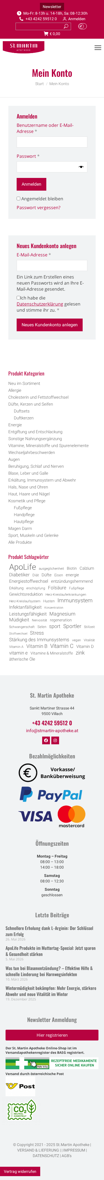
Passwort (40, 156)
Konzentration (53, 607)
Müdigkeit (19, 619)
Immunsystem (75, 600)
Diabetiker (19, 574)
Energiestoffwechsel (28, 581)
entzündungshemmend (72, 581)
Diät (35, 575)
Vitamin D (85, 646)
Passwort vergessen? (38, 207)
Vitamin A (16, 647)
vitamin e (18, 653)
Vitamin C (61, 646)
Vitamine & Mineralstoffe (52, 653)
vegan (76, 640)
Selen (41, 627)
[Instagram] (55, 740)
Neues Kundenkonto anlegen (50, 324)
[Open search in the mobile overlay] (52, 359)
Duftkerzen (24, 418)
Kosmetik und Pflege (26, 500)
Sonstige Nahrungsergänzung (35, 438)
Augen (14, 459)
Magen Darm (20, 528)
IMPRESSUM (74, 1150)
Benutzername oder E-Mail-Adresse (45, 128)
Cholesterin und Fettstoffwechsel (38, 397)
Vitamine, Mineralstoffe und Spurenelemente (48, 445)
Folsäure (57, 587)
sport (54, 626)
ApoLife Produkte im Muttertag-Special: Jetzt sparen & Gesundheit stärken (51, 951)
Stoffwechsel (18, 633)
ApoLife (22, 567)
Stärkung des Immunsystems (39, 639)
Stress (37, 633)
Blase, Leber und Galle (28, 473)
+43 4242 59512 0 (41, 19)
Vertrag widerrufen (20, 1171)
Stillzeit (89, 627)
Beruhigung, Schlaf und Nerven (36, 466)
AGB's (67, 1155)
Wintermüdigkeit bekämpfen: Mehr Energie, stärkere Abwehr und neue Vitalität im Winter (51, 991)
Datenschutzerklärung (40, 304)
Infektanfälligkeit (25, 607)
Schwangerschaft (22, 627)
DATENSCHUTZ (46, 1155)
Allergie (14, 390)
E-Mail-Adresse (46, 255)
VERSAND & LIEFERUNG (38, 1150)
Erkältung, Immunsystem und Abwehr (42, 480)
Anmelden (76, 19)
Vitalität (89, 640)
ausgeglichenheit (51, 569)
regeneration (61, 620)
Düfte (47, 575)
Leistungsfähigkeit (28, 614)
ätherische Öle (22, 659)
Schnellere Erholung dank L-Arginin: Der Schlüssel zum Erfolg (49, 931)
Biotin (72, 568)
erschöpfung (35, 588)
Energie (15, 424)
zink (80, 653)
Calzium (87, 568)
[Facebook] (46, 740)
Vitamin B (36, 646)
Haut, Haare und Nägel (29, 494)
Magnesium (62, 614)
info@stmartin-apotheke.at (52, 730)
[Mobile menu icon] (98, 47)
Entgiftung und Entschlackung (35, 431)
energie (72, 574)
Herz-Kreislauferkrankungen (65, 594)
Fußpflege (23, 507)
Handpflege (24, 514)
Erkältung (16, 588)
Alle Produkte (20, 542)
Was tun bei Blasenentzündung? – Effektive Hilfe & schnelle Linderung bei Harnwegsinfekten (49, 971)
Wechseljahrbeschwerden (31, 452)
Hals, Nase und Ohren (28, 487)
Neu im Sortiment (24, 383)
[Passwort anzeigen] (81, 166)
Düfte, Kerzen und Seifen (30, 404)
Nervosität (39, 620)
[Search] (66, 26)
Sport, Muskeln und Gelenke (33, 535)
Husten (49, 601)
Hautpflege (24, 521)
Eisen (58, 575)
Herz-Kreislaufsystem (24, 601)
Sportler (72, 626)
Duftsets (22, 411)
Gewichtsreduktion (26, 594)
